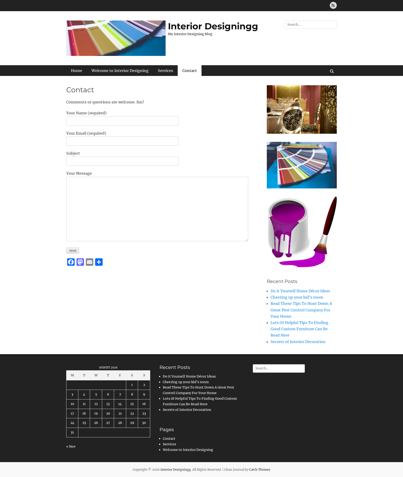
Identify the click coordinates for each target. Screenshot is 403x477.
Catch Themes (259, 470)
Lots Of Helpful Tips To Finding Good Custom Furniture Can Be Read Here (299, 328)
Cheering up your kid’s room (297, 297)
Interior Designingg (213, 26)
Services (165, 70)
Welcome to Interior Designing (120, 70)
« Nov (71, 446)
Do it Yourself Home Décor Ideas (300, 291)
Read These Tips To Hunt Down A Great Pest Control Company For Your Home (301, 309)
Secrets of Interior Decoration (298, 341)
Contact (189, 70)
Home (76, 70)
